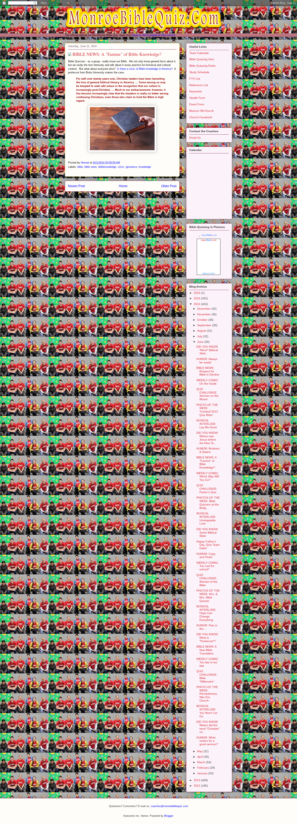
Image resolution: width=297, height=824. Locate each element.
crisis (121, 166)
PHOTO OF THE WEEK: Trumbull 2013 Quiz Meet (207, 410)
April (200, 756)
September (204, 325)
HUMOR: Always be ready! (206, 360)
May (200, 751)
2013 (197, 780)
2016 (197, 292)
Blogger (168, 815)
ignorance (131, 166)
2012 (197, 785)
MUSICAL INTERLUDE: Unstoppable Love (206, 518)
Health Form (197, 97)
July (200, 336)
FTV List (194, 78)
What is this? (208, 273)
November (204, 314)
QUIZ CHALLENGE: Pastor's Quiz (206, 489)
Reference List (198, 85)
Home (123, 186)
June (200, 341)
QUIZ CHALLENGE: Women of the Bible (206, 580)
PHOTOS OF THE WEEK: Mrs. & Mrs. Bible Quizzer (208, 595)
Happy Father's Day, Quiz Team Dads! (208, 545)
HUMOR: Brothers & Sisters (208, 450)
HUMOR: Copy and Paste (205, 555)
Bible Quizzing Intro (201, 59)
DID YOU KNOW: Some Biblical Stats (207, 533)
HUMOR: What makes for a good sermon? (207, 741)
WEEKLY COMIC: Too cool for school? (207, 566)
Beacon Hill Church (201, 110)
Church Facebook (200, 117)
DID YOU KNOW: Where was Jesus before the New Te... (207, 437)
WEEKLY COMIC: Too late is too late (207, 662)
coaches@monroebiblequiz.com (169, 806)
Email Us (195, 137)
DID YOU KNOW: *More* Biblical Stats (207, 350)
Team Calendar (199, 53)
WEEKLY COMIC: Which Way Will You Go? (207, 477)
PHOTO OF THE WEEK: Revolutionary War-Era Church (207, 693)
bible (80, 166)
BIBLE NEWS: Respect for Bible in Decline (207, 371)
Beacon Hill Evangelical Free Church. (154, 35)
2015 (197, 298)
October (202, 319)
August (202, 330)
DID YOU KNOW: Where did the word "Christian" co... (208, 726)
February (203, 767)
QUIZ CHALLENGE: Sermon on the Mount (207, 394)
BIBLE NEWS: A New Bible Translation (206, 650)
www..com (209, 235)
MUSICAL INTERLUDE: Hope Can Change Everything (206, 613)
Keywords (195, 91)
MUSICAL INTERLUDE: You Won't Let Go (206, 711)
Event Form (196, 104)
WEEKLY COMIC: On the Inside (207, 382)
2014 (197, 304)
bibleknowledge (107, 166)
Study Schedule (199, 72)
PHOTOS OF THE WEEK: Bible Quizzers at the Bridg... (208, 502)
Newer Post (76, 186)
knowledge (145, 166)
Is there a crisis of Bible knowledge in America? (145, 68)
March (201, 762)
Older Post (168, 186)
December (204, 308)
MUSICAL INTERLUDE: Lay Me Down (206, 424)
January (202, 773)
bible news (90, 166)
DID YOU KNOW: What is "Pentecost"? (207, 638)
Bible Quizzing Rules (202, 65)
